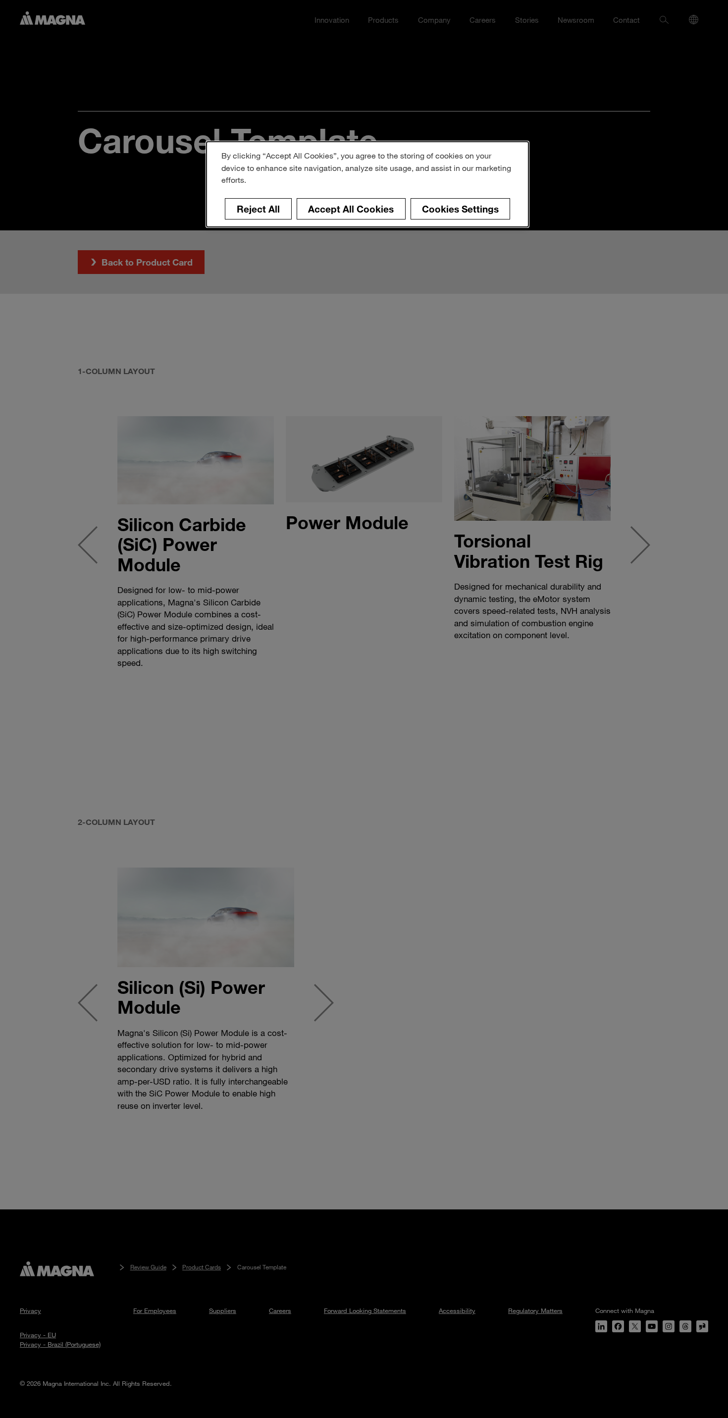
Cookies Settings (460, 209)
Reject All (258, 209)
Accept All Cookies (351, 209)
